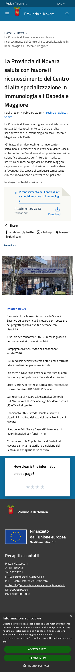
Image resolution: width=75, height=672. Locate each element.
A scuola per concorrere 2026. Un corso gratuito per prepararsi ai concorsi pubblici (36, 339)
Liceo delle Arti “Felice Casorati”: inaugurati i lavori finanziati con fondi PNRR (34, 431)
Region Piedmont (16, 3)
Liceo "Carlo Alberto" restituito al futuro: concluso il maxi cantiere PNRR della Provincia (37, 386)
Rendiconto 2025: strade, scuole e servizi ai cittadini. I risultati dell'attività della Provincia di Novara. (36, 417)
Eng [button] (59, 4)
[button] (37, 665)
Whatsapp (47, 232)
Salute (62, 112)
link (4, 641)
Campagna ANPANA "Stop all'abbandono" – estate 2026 (33, 351)
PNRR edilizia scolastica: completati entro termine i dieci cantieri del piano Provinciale (37, 363)
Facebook (14, 232)
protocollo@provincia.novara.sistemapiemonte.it (35, 585)
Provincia (50, 112)
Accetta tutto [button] (37, 649)
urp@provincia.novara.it (29, 576)
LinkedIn (15, 236)
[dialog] (37, 642)
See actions (9, 245)
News (20, 33)
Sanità (8, 117)
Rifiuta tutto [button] (37, 657)
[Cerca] (67, 14)
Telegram (64, 232)
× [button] (71, 616)
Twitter (30, 232)
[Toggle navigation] (7, 13)
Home (8, 33)
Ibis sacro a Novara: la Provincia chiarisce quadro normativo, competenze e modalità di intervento (37, 375)
